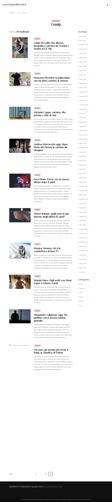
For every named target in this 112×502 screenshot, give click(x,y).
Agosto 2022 (82, 109)
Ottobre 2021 (83, 143)
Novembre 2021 (83, 139)
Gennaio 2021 (83, 182)
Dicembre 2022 (83, 92)
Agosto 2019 (82, 255)
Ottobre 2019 (83, 246)
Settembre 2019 (83, 250)
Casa (80, 292)
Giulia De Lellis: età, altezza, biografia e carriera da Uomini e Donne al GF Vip (51, 45)
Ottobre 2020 (83, 195)
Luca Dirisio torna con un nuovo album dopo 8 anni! (51, 181)
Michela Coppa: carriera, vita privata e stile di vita (50, 114)
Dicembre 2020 (83, 186)
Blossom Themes (73, 499)
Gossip (37, 38)
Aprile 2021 (82, 169)
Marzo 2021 (82, 173)
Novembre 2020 (83, 190)
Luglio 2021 (82, 156)
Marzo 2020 (82, 225)
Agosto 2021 (82, 152)
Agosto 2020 (82, 203)
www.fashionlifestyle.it (14, 4)
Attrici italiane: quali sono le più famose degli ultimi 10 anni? (51, 215)
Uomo (80, 305)
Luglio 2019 (82, 259)
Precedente (11, 474)
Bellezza (81, 284)
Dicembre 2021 (83, 135)
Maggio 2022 (82, 122)
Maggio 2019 (82, 268)
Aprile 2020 (82, 221)
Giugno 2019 (82, 263)
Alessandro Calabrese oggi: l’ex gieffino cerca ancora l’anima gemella (51, 317)
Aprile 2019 (82, 272)
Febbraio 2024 (83, 62)
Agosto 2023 (82, 70)
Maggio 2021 (82, 165)
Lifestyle (81, 301)
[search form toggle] (107, 5)
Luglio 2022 (82, 113)
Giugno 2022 (82, 118)
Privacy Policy (47, 487)
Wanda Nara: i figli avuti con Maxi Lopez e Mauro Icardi (52, 282)
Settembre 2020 (83, 199)
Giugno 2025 (82, 53)
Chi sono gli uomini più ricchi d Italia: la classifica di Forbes (51, 351)
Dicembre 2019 (83, 238)
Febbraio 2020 (83, 229)
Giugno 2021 (82, 160)
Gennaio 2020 (83, 233)
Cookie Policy (58, 487)
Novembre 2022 (83, 96)
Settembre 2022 (83, 105)
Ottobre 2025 (83, 49)
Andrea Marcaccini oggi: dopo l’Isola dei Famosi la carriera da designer (51, 147)
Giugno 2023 (82, 79)
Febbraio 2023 (83, 87)
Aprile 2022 (82, 126)
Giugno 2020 (82, 212)
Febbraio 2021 (83, 178)
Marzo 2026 (82, 40)
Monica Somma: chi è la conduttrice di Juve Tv (47, 250)
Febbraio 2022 (83, 130)
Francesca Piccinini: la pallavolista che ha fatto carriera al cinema (52, 79)
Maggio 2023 (82, 83)
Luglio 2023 (82, 75)
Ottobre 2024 (83, 58)
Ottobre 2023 (83, 66)
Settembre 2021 (83, 148)
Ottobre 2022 (83, 100)
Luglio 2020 (82, 208)
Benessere (82, 288)
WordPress (88, 499)
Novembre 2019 (83, 242)
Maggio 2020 (82, 216)
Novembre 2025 (83, 45)
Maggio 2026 (82, 36)
